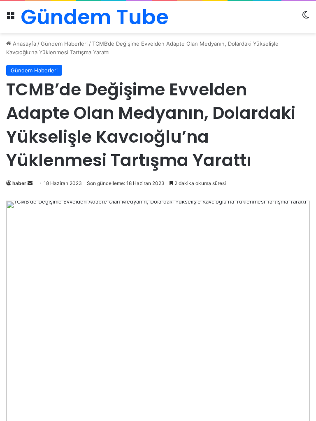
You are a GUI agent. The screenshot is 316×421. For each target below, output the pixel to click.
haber (19, 183)
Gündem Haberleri (64, 43)
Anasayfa (23, 43)
